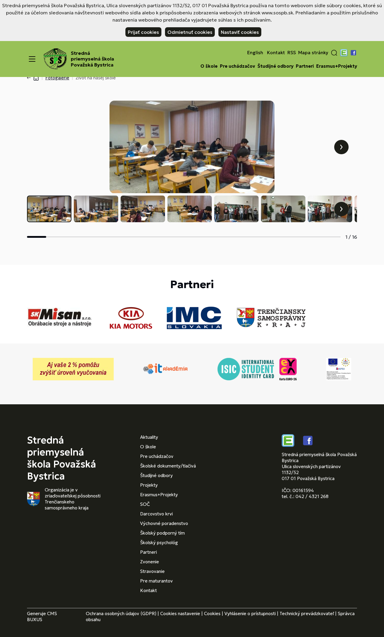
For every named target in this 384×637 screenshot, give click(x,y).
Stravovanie (152, 571)
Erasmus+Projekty (336, 66)
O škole (209, 66)
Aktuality (149, 437)
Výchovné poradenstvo (164, 523)
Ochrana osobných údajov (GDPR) (121, 613)
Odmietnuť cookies (189, 32)
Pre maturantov (156, 581)
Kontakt (276, 52)
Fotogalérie (57, 78)
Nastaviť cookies (240, 32)
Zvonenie (149, 562)
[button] (334, 52)
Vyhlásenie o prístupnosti (250, 613)
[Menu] (32, 59)
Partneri (305, 66)
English (255, 52)
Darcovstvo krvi (156, 514)
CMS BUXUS (42, 616)
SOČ (145, 504)
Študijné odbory (275, 66)
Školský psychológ (159, 542)
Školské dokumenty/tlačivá (168, 466)
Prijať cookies (143, 32)
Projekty (149, 485)
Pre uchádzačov (237, 66)
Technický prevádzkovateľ (307, 613)
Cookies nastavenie (180, 613)
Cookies (212, 613)
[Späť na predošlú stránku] (30, 78)
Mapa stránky (313, 52)
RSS (291, 52)
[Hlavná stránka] (36, 78)
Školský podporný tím (162, 533)
